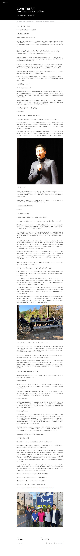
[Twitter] (49, 543)
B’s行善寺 (20, 539)
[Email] (54, 543)
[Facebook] (46, 543)
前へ (18, 537)
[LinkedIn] (51, 543)
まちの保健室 (45, 539)
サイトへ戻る (5, 2)
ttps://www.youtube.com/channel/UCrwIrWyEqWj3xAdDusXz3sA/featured (38, 488)
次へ (41, 537)
